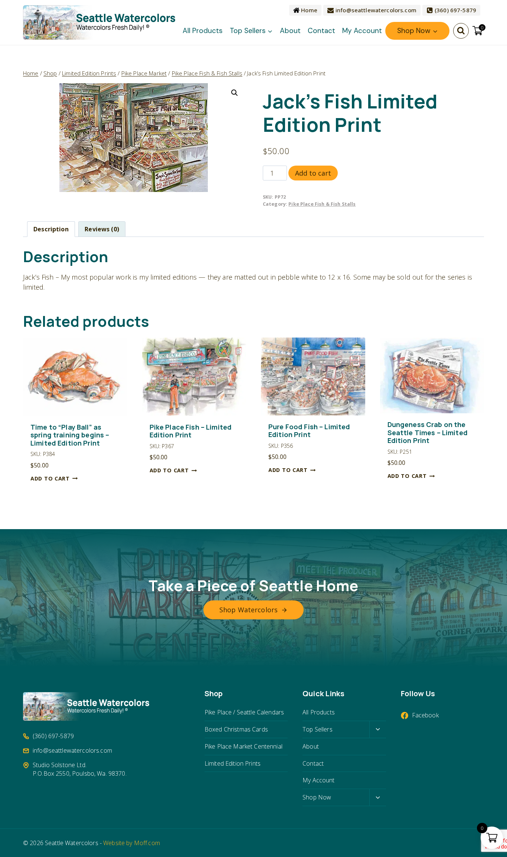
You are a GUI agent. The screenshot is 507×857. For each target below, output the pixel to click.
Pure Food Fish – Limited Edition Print (309, 431)
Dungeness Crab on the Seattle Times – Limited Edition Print (427, 433)
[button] (234, 93)
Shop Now (316, 797)
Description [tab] (51, 229)
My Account (362, 30)
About (290, 30)
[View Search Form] (461, 31)
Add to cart (313, 173)
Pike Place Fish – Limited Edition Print (191, 431)
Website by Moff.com (131, 843)
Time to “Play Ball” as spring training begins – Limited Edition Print (69, 435)
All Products (203, 30)
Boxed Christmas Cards (236, 729)
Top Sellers (317, 729)
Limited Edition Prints (233, 763)
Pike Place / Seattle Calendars (244, 712)
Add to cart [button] (50, 478)
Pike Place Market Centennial (243, 746)
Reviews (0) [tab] (102, 229)
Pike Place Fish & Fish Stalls (322, 204)
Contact (321, 30)
